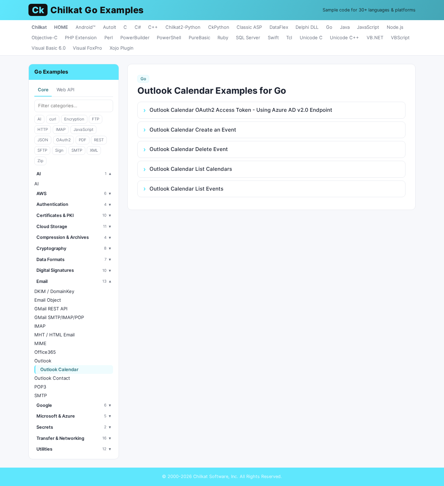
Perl (108, 37)
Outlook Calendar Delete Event (189, 149)
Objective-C (45, 37)
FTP (95, 119)
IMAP (61, 129)
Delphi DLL (307, 27)
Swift (273, 37)
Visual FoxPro (87, 48)
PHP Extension (81, 37)
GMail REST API (50, 308)
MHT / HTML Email (54, 334)
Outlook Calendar (59, 369)
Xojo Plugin (122, 48)
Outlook (42, 360)
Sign (59, 150)
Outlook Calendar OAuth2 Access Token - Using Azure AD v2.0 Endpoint (241, 110)
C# (138, 27)
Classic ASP (249, 27)
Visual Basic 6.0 (49, 48)
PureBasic (199, 37)
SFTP (42, 150)
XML (94, 150)
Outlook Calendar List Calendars (191, 169)
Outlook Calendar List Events (186, 188)
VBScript (400, 37)
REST (99, 139)
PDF (82, 139)
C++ (153, 27)
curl (52, 119)
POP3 (40, 386)
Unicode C (311, 37)
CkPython (218, 27)
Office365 (45, 352)
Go (329, 27)
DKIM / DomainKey (54, 291)
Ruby (222, 37)
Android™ (85, 27)
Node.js (395, 27)
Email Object (47, 300)
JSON (42, 139)
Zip (40, 160)
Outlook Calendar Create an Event (193, 129)
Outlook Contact (52, 378)
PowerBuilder (135, 37)
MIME (40, 343)
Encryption (74, 119)
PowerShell (169, 37)
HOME (61, 27)
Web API (65, 89)
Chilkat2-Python (182, 27)
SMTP (76, 150)
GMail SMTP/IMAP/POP (59, 317)
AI (39, 119)
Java (345, 27)
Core (43, 89)
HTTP (42, 129)
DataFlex (279, 27)
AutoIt (109, 27)
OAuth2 (63, 139)
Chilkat (39, 27)
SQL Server (248, 37)
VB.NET (375, 37)
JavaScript (368, 27)
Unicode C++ (344, 37)
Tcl (289, 37)
